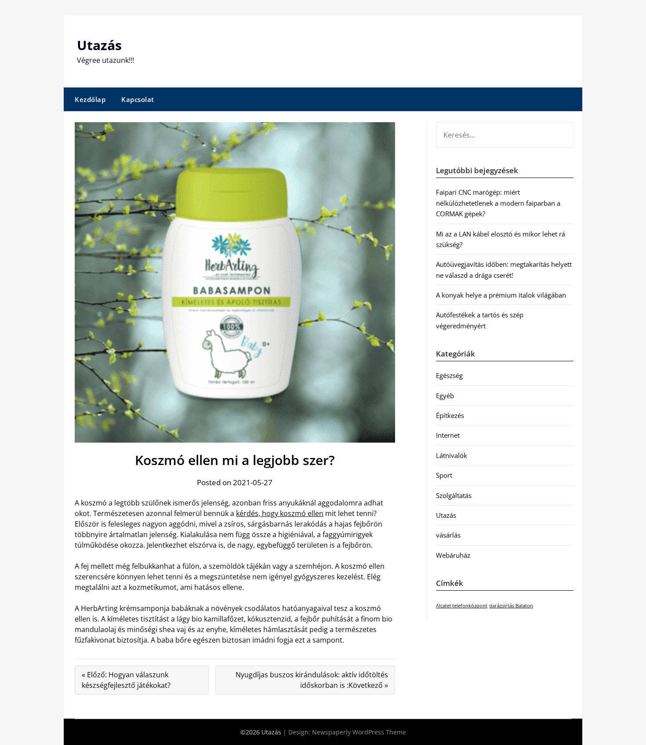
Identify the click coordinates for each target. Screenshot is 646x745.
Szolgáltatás (454, 495)
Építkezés (450, 415)
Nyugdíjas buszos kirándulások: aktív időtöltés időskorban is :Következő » (312, 680)
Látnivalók (451, 455)
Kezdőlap (90, 99)
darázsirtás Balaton (511, 606)
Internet (448, 435)
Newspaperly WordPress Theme (359, 732)
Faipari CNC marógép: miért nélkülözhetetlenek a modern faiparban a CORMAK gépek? (498, 203)
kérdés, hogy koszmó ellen (279, 513)
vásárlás (448, 535)
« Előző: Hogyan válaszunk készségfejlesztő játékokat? (126, 680)
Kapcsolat (137, 99)
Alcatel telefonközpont (461, 606)
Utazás (99, 45)
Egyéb (445, 395)
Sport (444, 475)
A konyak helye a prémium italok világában (501, 295)
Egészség (449, 375)
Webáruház (453, 555)
